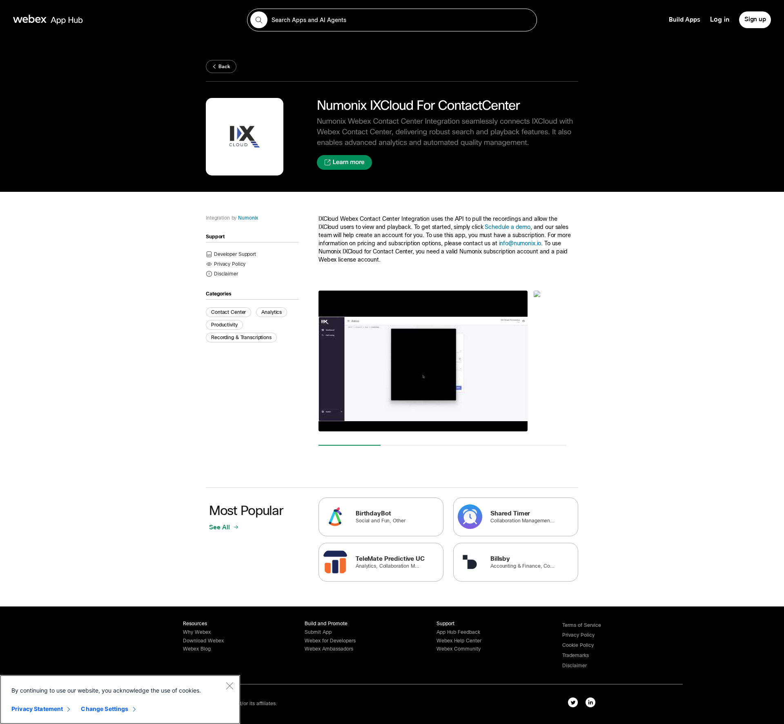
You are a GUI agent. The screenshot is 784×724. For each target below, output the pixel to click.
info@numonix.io (520, 243)
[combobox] (392, 20)
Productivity (224, 325)
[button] (226, 273)
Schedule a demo (507, 227)
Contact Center (228, 312)
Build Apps (684, 20)
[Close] (229, 686)
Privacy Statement (37, 708)
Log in (719, 19)
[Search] (258, 20)
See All (220, 527)
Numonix (248, 218)
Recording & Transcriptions (241, 337)
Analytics (271, 312)
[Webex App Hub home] (125, 19)
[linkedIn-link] (590, 702)
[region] (120, 699)
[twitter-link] (573, 702)
